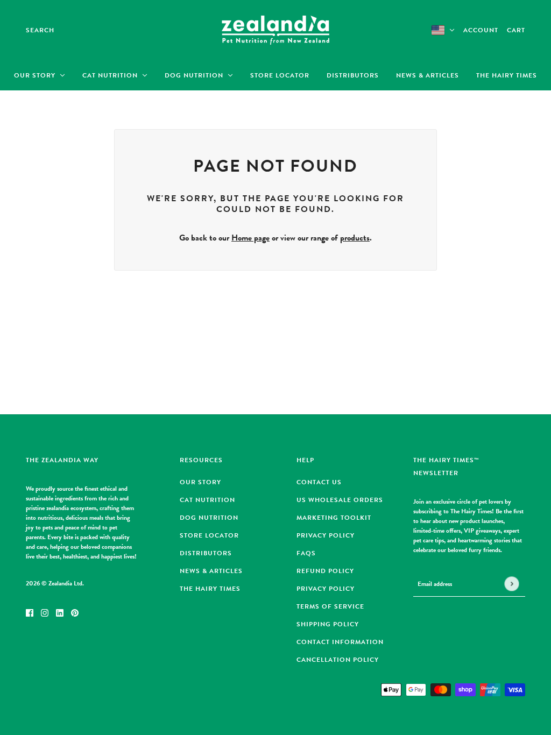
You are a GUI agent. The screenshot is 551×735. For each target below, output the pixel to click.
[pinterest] (75, 612)
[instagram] (45, 612)
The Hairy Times (210, 588)
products (355, 237)
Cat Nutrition (207, 500)
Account (480, 30)
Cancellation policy (337, 660)
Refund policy (325, 571)
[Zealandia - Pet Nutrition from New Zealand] (275, 30)
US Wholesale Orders (339, 500)
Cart (516, 30)
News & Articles (211, 571)
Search (40, 30)
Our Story (200, 482)
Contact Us (319, 482)
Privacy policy (325, 588)
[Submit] (511, 584)
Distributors (206, 553)
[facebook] (30, 612)
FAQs (306, 553)
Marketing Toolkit (333, 517)
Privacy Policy (325, 535)
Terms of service (330, 606)
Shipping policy (327, 624)
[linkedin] (60, 612)
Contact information (340, 642)
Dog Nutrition (209, 517)
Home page (250, 237)
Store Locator (209, 535)
